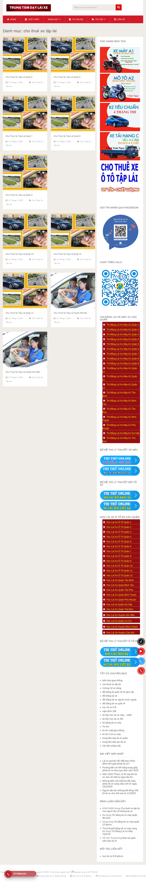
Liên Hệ (121, 19)
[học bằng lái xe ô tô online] (120, 666)
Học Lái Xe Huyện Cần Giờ (120, 632)
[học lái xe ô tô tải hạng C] (120, 159)
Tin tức (105, 726)
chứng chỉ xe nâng (111, 688)
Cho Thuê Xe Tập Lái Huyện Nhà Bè (70, 313)
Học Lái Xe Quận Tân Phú (120, 590)
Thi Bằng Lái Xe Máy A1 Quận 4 (123, 339)
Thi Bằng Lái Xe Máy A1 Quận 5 (123, 344)
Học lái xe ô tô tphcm (81, 876)
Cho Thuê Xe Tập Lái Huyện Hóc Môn (23, 372)
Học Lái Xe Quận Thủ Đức (120, 609)
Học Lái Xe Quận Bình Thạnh (121, 595)
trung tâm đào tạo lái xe (114, 742)
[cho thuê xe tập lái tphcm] (120, 200)
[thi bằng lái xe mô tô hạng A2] (120, 101)
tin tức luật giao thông (113, 730)
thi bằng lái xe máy (111, 723)
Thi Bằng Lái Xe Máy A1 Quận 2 (123, 329)
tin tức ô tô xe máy (111, 734)
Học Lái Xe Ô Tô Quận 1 (119, 522)
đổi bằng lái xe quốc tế (113, 703)
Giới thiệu (33, 19)
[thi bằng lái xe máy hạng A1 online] (120, 475)
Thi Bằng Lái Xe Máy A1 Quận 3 (123, 334)
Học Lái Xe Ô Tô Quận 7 (119, 551)
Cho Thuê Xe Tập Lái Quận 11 (67, 254)
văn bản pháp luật (111, 746)
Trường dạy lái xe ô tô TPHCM (83, 872)
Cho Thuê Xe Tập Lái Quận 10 (20, 254)
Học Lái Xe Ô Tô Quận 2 (119, 527)
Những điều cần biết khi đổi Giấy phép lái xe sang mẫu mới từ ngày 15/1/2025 (119, 784)
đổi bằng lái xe (109, 696)
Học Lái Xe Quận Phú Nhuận (121, 599)
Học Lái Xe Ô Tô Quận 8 (119, 556)
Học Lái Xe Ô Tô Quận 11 (119, 570)
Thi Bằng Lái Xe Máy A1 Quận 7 (123, 354)
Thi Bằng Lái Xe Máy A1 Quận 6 (123, 349)
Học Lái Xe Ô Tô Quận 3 (119, 532)
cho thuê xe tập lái (111, 684)
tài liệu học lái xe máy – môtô (117, 715)
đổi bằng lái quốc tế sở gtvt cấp (118, 692)
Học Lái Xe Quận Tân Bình (120, 580)
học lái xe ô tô (109, 707)
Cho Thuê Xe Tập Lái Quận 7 (19, 136)
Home (13, 19)
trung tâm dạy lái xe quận (115, 738)
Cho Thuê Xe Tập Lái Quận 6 (67, 77)
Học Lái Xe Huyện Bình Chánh (122, 627)
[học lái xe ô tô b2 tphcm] (120, 130)
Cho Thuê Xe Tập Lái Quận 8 (67, 136)
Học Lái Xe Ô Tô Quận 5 (119, 541)
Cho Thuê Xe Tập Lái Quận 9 (19, 195)
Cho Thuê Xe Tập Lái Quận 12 (20, 313)
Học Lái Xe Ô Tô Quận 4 (119, 537)
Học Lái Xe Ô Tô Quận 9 (119, 561)
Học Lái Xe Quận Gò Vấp (119, 604)
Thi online (77, 19)
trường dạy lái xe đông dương (52, 876)
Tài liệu (99, 19)
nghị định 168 (109, 711)
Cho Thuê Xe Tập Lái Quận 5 (19, 77)
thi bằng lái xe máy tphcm (110, 876)
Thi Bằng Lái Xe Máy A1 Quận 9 (123, 363)
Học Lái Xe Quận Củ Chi (119, 621)
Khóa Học (53, 19)
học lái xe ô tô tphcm (112, 856)
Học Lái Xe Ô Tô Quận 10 (120, 566)
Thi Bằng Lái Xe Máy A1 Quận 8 (123, 358)
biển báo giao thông (112, 680)
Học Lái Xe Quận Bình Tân (120, 585)
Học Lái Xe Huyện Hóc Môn (121, 615)
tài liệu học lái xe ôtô (112, 719)
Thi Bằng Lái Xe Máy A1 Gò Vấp (123, 433)
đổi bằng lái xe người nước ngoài (119, 699)
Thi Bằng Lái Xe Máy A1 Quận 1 (123, 325)
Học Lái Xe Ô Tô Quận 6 (119, 546)
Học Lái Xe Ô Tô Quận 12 (120, 575)
